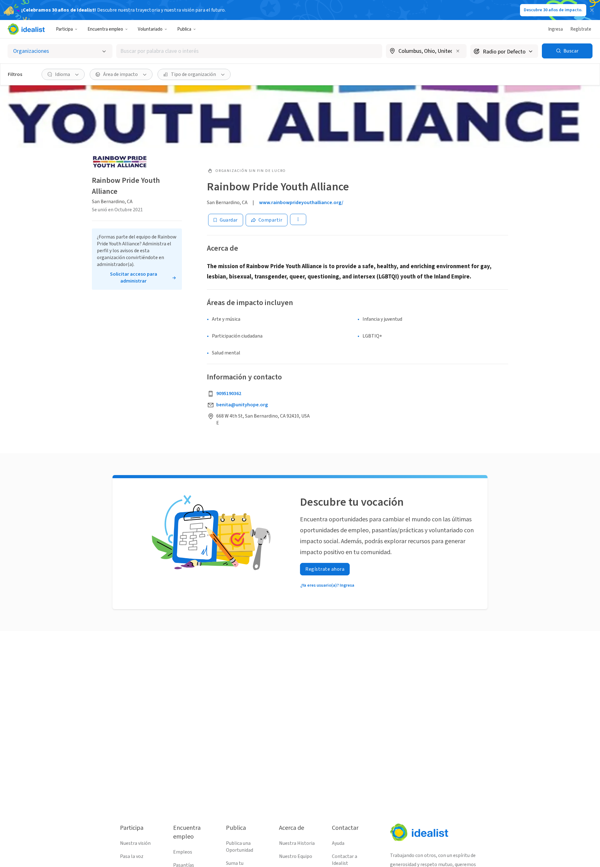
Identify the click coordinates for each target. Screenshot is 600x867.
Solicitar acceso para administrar (133, 277)
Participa (64, 29)
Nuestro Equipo (295, 856)
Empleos (182, 852)
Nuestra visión (135, 843)
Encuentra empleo (105, 29)
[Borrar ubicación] (458, 50)
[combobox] (249, 51)
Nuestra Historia (297, 843)
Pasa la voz (131, 856)
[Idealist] (26, 29)
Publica (184, 29)
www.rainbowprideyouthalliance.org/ (301, 202)
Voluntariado (150, 29)
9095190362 (228, 393)
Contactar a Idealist (344, 860)
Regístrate (580, 29)
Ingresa (555, 29)
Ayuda (338, 843)
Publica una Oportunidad (239, 847)
